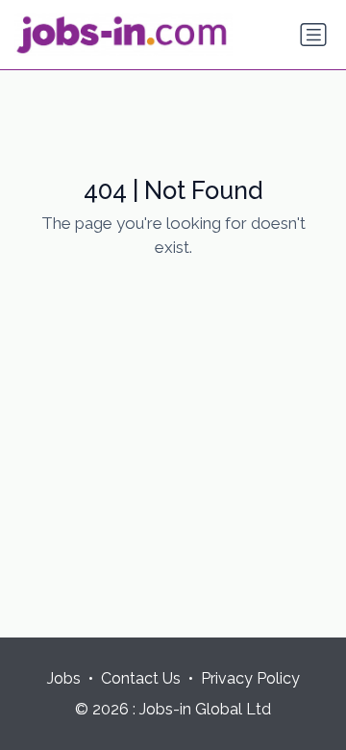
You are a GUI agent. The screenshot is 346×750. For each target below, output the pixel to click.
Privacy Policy (250, 678)
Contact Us (141, 678)
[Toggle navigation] (313, 34)
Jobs (64, 678)
